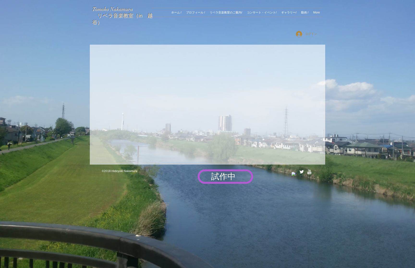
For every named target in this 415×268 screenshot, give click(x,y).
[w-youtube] (309, 171)
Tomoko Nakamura (112, 9)
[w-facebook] (294, 174)
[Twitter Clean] (301, 171)
